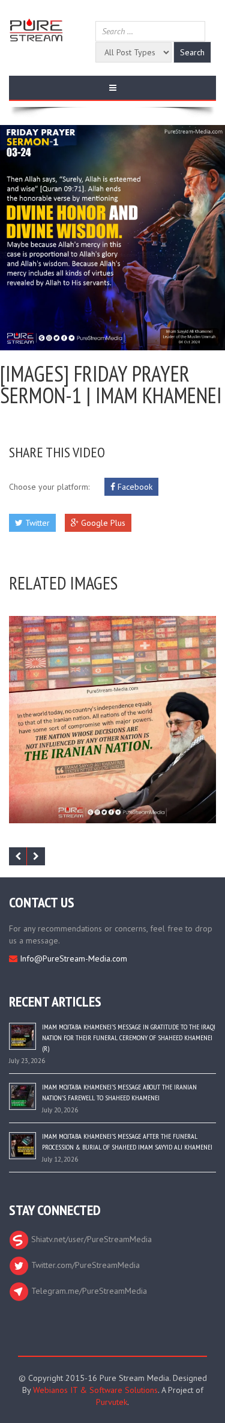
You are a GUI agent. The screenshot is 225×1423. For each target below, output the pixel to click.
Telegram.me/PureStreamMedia (88, 1290)
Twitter (36, 522)
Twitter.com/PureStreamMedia (84, 1265)
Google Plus (102, 522)
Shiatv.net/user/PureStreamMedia (90, 1239)
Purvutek (111, 1402)
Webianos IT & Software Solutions (95, 1390)
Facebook (133, 486)
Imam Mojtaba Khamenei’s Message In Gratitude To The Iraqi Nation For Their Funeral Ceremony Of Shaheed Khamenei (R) (128, 1037)
